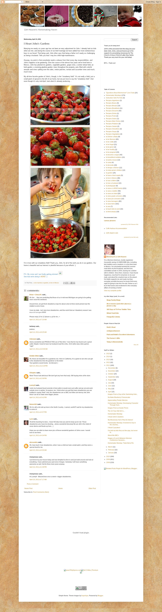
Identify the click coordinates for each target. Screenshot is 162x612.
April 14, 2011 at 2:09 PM (38, 378)
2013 (108, 359)
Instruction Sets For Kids (114, 98)
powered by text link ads (131, 237)
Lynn (31, 419)
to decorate (110, 165)
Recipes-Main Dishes (113, 121)
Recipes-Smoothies (112, 129)
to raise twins (110, 204)
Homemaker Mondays (113, 95)
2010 (108, 456)
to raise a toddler (111, 191)
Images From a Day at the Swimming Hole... (123, 394)
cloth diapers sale (112, 233)
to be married (38, 283)
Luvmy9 (32, 385)
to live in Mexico (54, 283)
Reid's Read (111, 327)
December (112, 368)
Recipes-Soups (111, 131)
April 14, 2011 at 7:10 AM (38, 320)
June (110, 386)
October (111, 374)
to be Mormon (110, 139)
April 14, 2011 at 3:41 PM (38, 397)
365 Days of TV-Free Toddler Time (119, 309)
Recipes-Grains (111, 119)
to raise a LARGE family (114, 188)
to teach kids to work (113, 209)
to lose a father (111, 180)
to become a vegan (112, 155)
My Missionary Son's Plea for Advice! (120, 420)
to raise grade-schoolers (114, 196)
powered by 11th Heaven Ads (129, 224)
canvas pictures (110, 221)
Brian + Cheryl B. (35, 295)
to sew (108, 206)
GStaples (32, 373)
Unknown (32, 339)
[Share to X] (69, 283)
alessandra (33, 442)
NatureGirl (33, 404)
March (110, 447)
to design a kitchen (112, 168)
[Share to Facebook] (71, 283)
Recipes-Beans (111, 103)
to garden (45, 283)
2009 (108, 459)
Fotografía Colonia (113, 317)
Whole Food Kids (113, 313)
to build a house (111, 160)
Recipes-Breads (111, 106)
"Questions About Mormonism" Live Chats (120, 93)
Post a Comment (32, 484)
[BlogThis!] (67, 283)
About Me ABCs (113, 435)
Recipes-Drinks (111, 113)
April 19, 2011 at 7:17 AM (38, 479)
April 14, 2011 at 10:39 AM (38, 349)
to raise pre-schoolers (113, 199)
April (110, 392)
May (109, 389)
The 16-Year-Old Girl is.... (116, 411)
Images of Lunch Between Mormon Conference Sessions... (120, 439)
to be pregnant (111, 152)
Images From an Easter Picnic (118, 408)
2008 (108, 462)
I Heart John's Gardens (116, 417)
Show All (136, 344)
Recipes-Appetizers (112, 100)
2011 (108, 365)
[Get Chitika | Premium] (89, 570)
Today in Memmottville (115, 342)
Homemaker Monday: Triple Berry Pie (121, 443)
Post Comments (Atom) (41, 492)
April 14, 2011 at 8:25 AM (38, 332)
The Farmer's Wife (113, 338)
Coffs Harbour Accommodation (116, 228)
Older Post (92, 488)
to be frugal (110, 144)
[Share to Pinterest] (74, 283)
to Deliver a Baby (112, 137)
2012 (108, 362)
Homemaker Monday (115, 414)
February (111, 450)
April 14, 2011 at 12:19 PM (38, 366)
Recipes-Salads (111, 126)
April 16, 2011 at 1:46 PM (38, 467)
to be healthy (110, 149)
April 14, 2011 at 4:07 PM (38, 412)
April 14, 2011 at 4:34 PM (38, 435)
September (112, 377)
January (111, 453)
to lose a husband (112, 183)
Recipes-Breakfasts (112, 108)
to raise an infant (111, 193)
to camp (108, 162)
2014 (108, 356)
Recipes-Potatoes (112, 124)
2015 (108, 353)
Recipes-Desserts (112, 111)
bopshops (85, 596)
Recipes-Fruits (111, 116)
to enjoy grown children (114, 170)
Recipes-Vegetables (113, 134)
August (110, 380)
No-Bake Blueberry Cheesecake (119, 397)
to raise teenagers (112, 201)
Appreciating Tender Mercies (118, 400)
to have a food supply (113, 175)
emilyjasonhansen (113, 331)
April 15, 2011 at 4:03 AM (38, 450)
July (109, 383)
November (112, 371)
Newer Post (28, 488)
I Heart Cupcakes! (114, 427)
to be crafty (109, 142)
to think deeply (111, 212)
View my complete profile (112, 290)
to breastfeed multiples (114, 157)
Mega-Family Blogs (113, 300)
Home (60, 488)
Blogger (100, 596)
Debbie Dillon (34, 356)
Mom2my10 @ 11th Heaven (116, 257)
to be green (110, 147)
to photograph (111, 186)
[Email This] (64, 283)
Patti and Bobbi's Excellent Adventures (121, 334)
